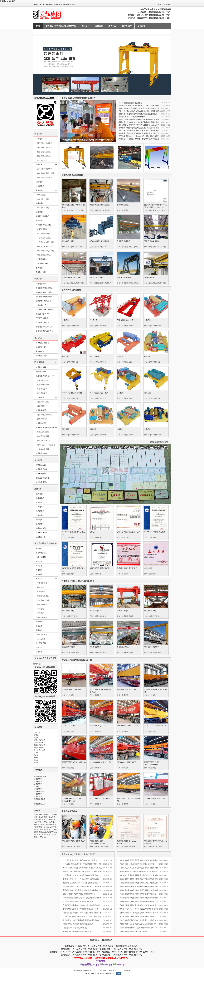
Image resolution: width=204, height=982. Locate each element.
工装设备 (39, 622)
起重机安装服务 (41, 469)
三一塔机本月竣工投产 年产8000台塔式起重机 (80, 860)
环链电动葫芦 (41, 284)
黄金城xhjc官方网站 (7, 1)
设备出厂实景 (42, 635)
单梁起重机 (41, 195)
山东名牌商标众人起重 (44, 98)
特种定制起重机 (41, 229)
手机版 (111, 970)
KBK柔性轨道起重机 (43, 225)
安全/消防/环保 (41, 553)
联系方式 (39, 647)
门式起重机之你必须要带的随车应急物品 (78, 924)
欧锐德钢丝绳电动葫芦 (44, 297)
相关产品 (112, 26)
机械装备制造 (41, 347)
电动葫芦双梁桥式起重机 (46, 173)
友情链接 (127, 970)
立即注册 (167, 4)
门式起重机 (40, 139)
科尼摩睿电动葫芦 (42, 322)
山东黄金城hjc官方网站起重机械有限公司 (99, 973)
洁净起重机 (40, 212)
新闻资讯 (38, 489)
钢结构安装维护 (41, 482)
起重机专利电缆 (41, 453)
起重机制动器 (41, 367)
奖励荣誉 (40, 613)
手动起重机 (40, 268)
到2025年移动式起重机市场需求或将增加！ (79, 894)
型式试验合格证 (43, 596)
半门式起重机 (42, 160)
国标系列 (85, 26)
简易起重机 (38, 784)
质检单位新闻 (41, 528)
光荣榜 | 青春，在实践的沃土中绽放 (132, 117)
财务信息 (39, 574)
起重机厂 (37, 786)
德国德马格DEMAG (43, 314)
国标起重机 (40, 502)
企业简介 (39, 570)
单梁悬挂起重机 (43, 199)
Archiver (103, 970)
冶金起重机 (40, 186)
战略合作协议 (42, 617)
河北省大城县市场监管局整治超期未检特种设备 (136, 916)
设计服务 (141, 26)
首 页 (38, 26)
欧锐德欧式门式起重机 (44, 288)
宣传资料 (39, 561)
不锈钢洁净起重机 (44, 238)
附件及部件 (127, 26)
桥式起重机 (40, 165)
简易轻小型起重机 (42, 216)
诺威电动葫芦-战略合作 (44, 331)
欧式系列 (99, 26)
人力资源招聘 (41, 643)
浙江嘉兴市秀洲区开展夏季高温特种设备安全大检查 (138, 860)
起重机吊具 (40, 397)
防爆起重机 (40, 182)
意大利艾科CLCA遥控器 (46, 445)
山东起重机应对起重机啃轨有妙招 (75, 928)
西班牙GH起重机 (42, 318)
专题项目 (39, 548)
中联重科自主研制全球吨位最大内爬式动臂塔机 (80, 875)
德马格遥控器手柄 (44, 441)
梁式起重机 (40, 190)
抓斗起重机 (40, 203)
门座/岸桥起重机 (42, 263)
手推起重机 (38, 789)
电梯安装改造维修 (42, 478)
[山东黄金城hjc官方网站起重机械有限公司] (67, 21)
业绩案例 (39, 630)
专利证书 (40, 609)
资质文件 (39, 579)
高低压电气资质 (43, 600)
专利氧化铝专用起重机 (45, 242)
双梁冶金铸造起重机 (44, 178)
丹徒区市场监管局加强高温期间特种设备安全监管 (137, 905)
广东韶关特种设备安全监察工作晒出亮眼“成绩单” (137, 924)
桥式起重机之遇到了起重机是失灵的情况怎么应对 (81, 920)
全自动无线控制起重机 (45, 251)
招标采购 (39, 652)
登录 (159, 4)
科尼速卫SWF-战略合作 (44, 310)
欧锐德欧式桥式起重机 (44, 292)
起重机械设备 (41, 537)
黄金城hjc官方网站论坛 (82, 970)
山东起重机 (40, 524)
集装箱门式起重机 (44, 152)
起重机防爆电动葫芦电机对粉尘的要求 (133, 931)
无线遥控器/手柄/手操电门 (45, 427)
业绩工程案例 (42, 639)
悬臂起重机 (40, 220)
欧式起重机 (40, 494)
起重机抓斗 (41, 406)
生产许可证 (41, 592)
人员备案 (39, 566)
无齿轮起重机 (41, 272)
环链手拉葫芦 (42, 393)
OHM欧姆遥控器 (43, 432)
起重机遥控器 (39, 791)
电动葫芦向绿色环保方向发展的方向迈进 (78, 901)
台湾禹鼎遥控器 (43, 436)
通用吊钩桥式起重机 (44, 169)
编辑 (118, 973)
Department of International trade (45, 4)
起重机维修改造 (41, 474)
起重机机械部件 (41, 423)
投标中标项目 (41, 557)
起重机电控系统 (41, 410)
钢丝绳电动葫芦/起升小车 (45, 376)
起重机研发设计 (41, 465)
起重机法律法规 (41, 533)
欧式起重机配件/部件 (43, 301)
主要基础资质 (42, 583)
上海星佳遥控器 (43, 449)
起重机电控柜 (42, 419)
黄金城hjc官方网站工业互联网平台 (61, 26)
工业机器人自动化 (42, 343)
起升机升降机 (41, 259)
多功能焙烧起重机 (44, 234)
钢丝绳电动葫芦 (43, 385)
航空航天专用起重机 (44, 246)
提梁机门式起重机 (44, 156)
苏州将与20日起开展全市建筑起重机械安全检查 (80, 909)
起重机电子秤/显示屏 (45, 415)
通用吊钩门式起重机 (44, 143)
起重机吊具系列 (43, 402)
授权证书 (40, 587)
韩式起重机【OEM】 (43, 305)
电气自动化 (40, 351)
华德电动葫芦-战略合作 (44, 327)
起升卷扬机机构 (43, 380)
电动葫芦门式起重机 (44, 147)
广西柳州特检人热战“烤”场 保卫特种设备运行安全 (137, 864)
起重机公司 (38, 781)
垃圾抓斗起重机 (43, 208)
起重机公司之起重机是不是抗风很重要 (77, 931)
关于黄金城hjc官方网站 (44, 543)
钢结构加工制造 (41, 356)
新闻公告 (39, 626)
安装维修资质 (42, 605)
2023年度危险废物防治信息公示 (130, 103)
